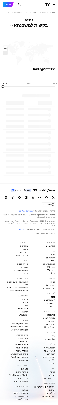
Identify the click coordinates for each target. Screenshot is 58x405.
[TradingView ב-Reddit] (6, 197)
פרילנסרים (50, 393)
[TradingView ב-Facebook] (46, 197)
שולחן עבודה (50, 339)
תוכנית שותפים (21, 396)
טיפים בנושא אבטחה (19, 354)
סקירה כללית (22, 264)
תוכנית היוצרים (49, 357)
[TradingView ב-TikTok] (13, 197)
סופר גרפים (50, 246)
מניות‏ (53, 254)
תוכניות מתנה (22, 255)
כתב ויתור (24, 341)
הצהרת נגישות (22, 351)
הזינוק (25, 273)
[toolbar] (29, 76)
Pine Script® (49, 327)
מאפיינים (24, 246)
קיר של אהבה (49, 351)
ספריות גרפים (22, 372)
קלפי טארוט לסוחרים (19, 326)
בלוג (26, 305)
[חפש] (19, 4)
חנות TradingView (20, 323)
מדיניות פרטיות (21, 344)
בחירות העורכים (48, 378)
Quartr (21, 229)
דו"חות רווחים (49, 300)
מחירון (25, 249)
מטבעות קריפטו (48, 264)
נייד (53, 336)
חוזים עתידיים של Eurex (17, 287)
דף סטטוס (23, 360)
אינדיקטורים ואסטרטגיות (44, 387)
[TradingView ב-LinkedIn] (26, 197)
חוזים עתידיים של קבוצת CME (17, 283)
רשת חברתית (49, 347)
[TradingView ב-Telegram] (19, 197)
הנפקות (52, 306)
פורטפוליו (51, 315)
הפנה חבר (51, 354)
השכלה (52, 375)
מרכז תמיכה (23, 308)
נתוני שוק (24, 252)
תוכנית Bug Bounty (19, 357)
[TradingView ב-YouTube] (40, 197)
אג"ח (53, 261)
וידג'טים (24, 369)
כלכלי (53, 297)
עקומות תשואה (49, 318)
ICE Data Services (25, 211)
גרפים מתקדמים (21, 378)
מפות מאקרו (50, 324)
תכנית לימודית (22, 399)
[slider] (3, 86)
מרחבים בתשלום (48, 396)
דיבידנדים (51, 303)
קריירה (25, 311)
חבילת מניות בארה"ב (19, 290)
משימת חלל (23, 302)
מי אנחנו (24, 299)
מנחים (52, 363)
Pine (53, 273)
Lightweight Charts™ (18, 375)
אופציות (51, 321)
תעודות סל (50, 257)
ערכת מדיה (23, 315)
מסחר (52, 372)
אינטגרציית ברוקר (20, 393)
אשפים (52, 390)
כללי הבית (51, 360)
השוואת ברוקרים (21, 270)
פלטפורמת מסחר (20, 381)
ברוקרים (24, 267)
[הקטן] (5, 53)
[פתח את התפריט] (54, 4)
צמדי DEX (51, 270)
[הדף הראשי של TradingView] (47, 4)
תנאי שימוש (23, 338)
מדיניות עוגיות (22, 347)
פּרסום (25, 390)
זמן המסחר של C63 (19, 329)
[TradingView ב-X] (53, 197)
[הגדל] (5, 48)
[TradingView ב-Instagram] (33, 197)
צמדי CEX (51, 267)
